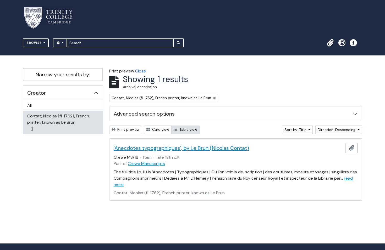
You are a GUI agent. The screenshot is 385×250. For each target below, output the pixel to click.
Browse (34, 43)
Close (140, 71)
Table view (187, 129)
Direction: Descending (337, 129)
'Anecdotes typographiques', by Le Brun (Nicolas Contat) (181, 148)
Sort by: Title (295, 129)
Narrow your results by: (63, 74)
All (29, 105)
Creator (36, 92)
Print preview (128, 129)
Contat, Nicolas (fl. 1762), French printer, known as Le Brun (58, 122)
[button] (330, 43)
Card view (160, 129)
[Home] (51, 18)
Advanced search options (144, 113)
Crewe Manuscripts (146, 163)
